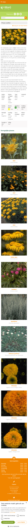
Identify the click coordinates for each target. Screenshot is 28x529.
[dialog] (14, 515)
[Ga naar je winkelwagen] (26, 2)
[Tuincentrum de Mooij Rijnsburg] (6, 7)
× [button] (26, 502)
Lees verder (12, 512)
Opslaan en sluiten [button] (8, 522)
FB (15, 14)
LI (20, 14)
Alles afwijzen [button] (21, 522)
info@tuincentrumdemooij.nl (14, 493)
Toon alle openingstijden (14, 478)
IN (18, 14)
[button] (14, 526)
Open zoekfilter (6, 23)
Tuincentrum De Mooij (14, 487)
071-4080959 (14, 491)
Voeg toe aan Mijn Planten (20, 25)
